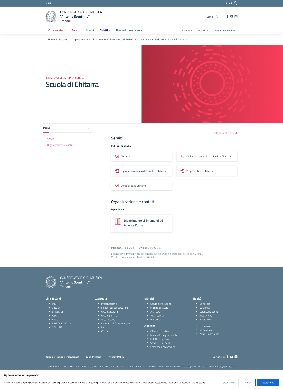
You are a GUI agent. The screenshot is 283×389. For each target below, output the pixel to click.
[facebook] (227, 16)
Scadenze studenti (160, 343)
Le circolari (205, 308)
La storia (106, 327)
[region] (141, 379)
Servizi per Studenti (160, 304)
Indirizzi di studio (159, 308)
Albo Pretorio (93, 357)
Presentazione (109, 304)
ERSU (55, 319)
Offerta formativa (159, 331)
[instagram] (236, 16)
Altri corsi (155, 312)
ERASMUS (58, 312)
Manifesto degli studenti (163, 335)
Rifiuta (248, 382)
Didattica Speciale (160, 339)
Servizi (76, 30)
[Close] (280, 373)
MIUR (55, 304)
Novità (90, 30)
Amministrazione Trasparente (62, 357)
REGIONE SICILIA (61, 323)
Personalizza (228, 382)
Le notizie (204, 304)
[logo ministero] (51, 16)
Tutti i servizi (157, 315)
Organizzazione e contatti (61, 145)
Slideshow (205, 319)
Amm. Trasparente (225, 30)
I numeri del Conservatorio (115, 323)
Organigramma (109, 315)
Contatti (105, 331)
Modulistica (204, 30)
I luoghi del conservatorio (114, 308)
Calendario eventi (208, 312)
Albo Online (205, 315)
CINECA (56, 308)
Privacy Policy (116, 357)
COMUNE (57, 327)
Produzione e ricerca (129, 30)
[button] (67, 128)
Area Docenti (108, 319)
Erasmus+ (187, 30)
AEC (54, 315)
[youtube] (231, 16)
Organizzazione (109, 312)
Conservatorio (57, 30)
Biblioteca (155, 319)
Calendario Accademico (162, 347)
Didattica (105, 30)
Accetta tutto (268, 382)
